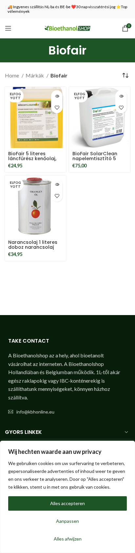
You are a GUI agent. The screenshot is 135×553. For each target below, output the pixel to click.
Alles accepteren (67, 503)
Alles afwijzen (68, 539)
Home (12, 75)
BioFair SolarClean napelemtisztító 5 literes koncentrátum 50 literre (98, 161)
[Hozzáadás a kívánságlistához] (57, 107)
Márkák (35, 75)
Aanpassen (67, 521)
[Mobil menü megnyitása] (8, 28)
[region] (67, 497)
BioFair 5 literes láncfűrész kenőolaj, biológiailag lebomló (33, 158)
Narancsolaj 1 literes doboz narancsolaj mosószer (32, 247)
